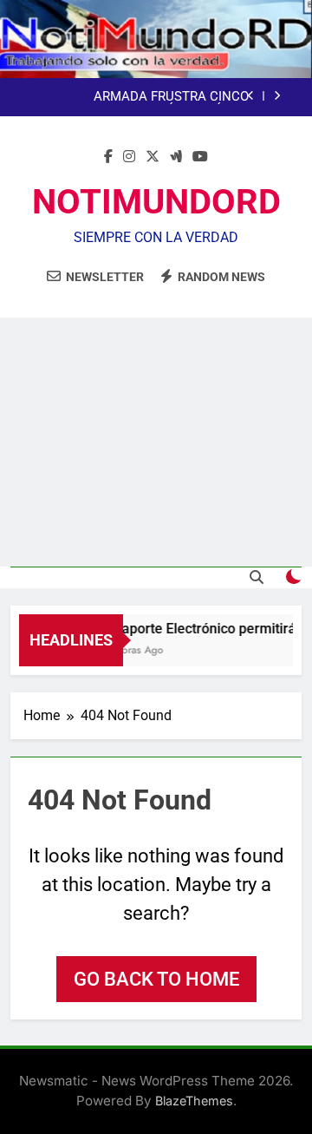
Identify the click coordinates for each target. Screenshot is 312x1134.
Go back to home (156, 979)
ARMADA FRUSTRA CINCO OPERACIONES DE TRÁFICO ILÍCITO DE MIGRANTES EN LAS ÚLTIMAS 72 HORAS (142, 97)
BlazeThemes (194, 1100)
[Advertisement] (156, 442)
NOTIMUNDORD (156, 201)
